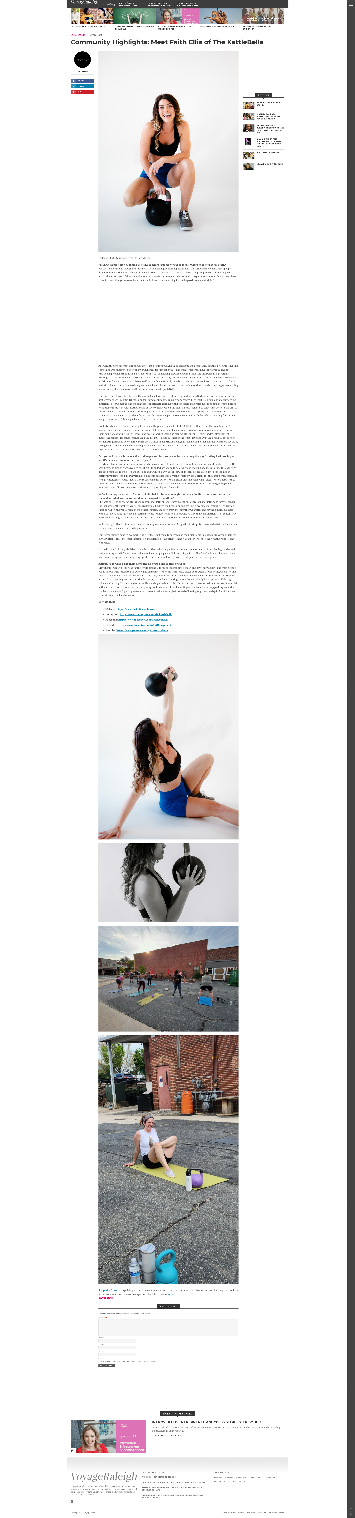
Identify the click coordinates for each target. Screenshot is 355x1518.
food (234, 1481)
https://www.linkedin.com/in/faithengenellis (145, 625)
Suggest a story (276, 1513)
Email (101, 1345)
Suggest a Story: (108, 1290)
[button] (351, 4)
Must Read (229, 1477)
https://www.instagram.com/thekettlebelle (146, 614)
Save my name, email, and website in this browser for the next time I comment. (127, 1362)
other (251, 1477)
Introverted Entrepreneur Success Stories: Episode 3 (206, 1422)
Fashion (217, 1481)
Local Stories (78, 35)
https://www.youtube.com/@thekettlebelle (142, 630)
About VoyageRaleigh (257, 1513)
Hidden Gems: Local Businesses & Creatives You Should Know (159, 5)
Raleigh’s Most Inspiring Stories (128, 4)
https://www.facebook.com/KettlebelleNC (143, 619)
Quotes (260, 1477)
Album (226, 1481)
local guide (241, 1477)
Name (101, 1338)
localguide (271, 1477)
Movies (242, 1481)
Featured (218, 1477)
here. (170, 1294)
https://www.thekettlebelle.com (136, 609)
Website (101, 1352)
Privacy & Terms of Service (232, 1513)
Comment (102, 1318)
